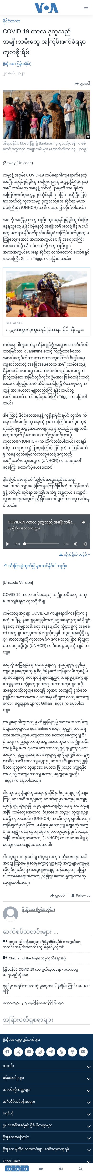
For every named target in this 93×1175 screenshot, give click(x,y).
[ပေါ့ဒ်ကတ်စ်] (72, 1051)
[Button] (82, 83)
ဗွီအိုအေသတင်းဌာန (26, 528)
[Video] (41, 1169)
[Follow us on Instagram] (39, 1051)
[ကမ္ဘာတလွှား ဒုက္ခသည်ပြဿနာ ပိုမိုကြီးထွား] (46, 294)
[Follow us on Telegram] (50, 1051)
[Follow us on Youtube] (29, 1051)
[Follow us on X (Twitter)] (18, 1051)
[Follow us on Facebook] (7, 1051)
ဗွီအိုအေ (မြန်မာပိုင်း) (17, 64)
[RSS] (61, 1051)
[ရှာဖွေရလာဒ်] (80, 1169)
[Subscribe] (83, 1051)
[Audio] (61, 1169)
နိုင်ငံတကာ (11, 21)
